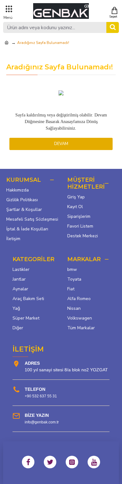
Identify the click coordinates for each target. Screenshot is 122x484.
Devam (61, 144)
